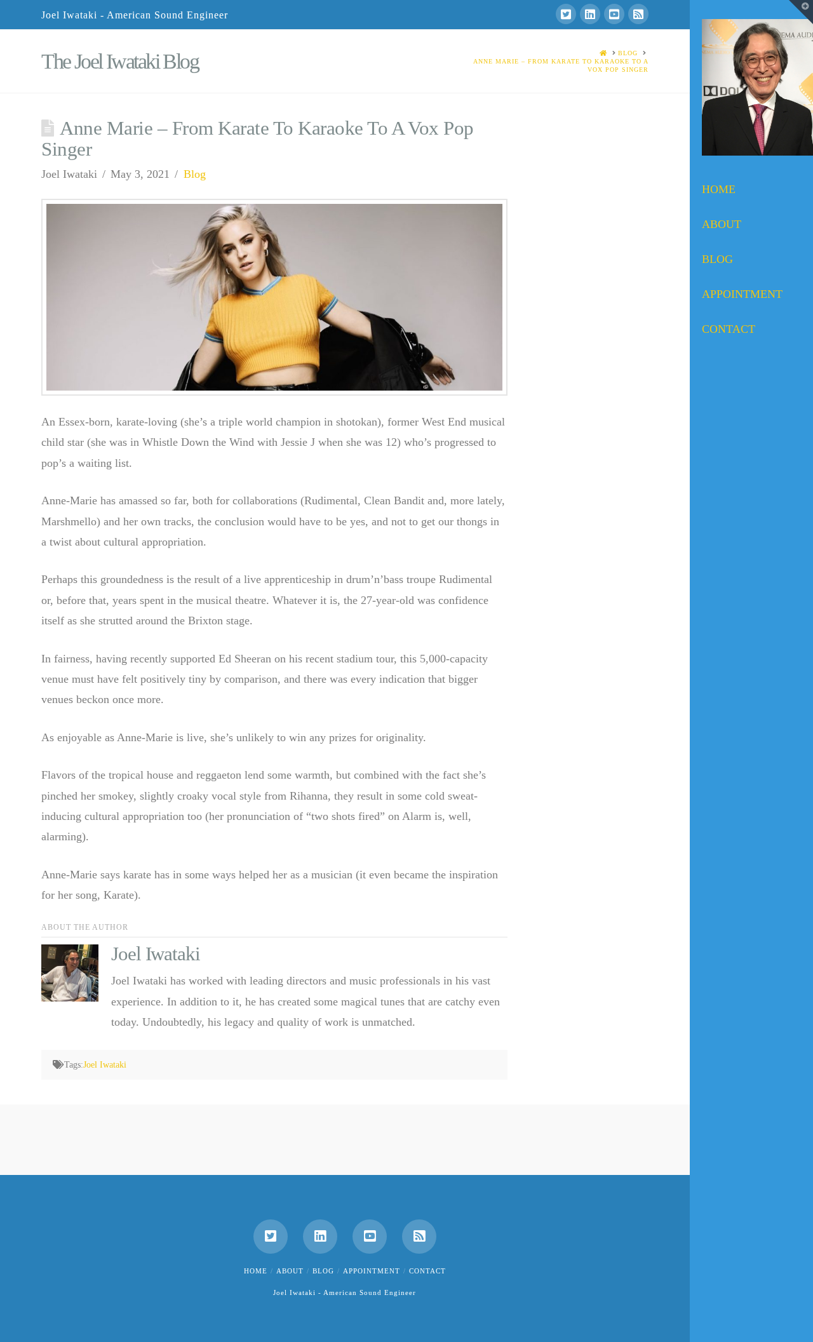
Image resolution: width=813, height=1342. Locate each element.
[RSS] (638, 14)
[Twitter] (566, 14)
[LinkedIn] (590, 14)
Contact (427, 1271)
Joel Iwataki (104, 1065)
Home (255, 1271)
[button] (801, 12)
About (290, 1271)
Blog (195, 174)
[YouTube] (614, 14)
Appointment (371, 1271)
